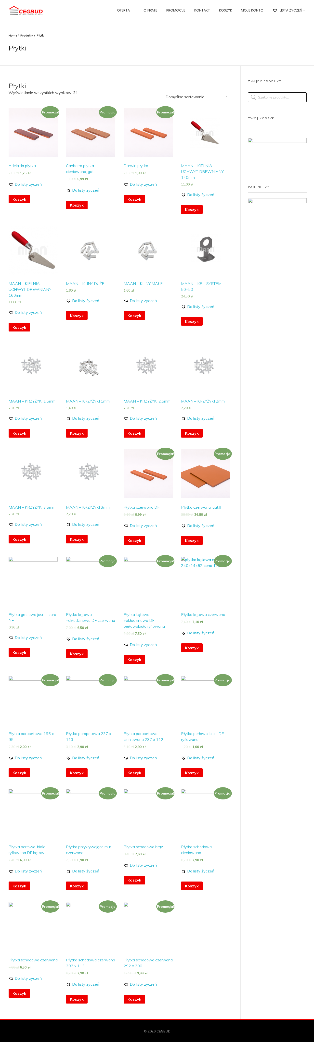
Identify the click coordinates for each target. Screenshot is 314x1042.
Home (13, 35)
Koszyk (19, 199)
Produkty (26, 35)
